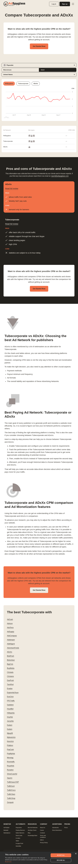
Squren (9, 778)
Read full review (11, 189)
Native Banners (20, 833)
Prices (66, 827)
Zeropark (10, 802)
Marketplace (7, 833)
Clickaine (10, 676)
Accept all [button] (61, 855)
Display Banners (20, 830)
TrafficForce (11, 790)
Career (42, 830)
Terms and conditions (43, 836)
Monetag (10, 758)
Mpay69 (10, 733)
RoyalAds (10, 766)
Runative (10, 770)
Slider (17, 841)
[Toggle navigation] (73, 4)
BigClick (10, 664)
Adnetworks (55, 827)
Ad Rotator (6, 827)
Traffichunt (11, 786)
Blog (29, 833)
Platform (10, 745)
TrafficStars (11, 794)
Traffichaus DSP (13, 782)
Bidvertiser (11, 660)
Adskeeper (11, 640)
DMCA (42, 840)
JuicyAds (10, 721)
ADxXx (5, 147)
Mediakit (6, 830)
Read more (8, 862)
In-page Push (19, 843)
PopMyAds (11, 753)
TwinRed (10, 684)
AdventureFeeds (13, 648)
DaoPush (10, 680)
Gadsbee (10, 705)
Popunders (19, 827)
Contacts (42, 833)
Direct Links (19, 835)
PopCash (10, 749)
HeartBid (10, 709)
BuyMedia (10, 668)
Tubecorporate (8, 141)
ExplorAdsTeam (12, 692)
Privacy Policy (44, 842)
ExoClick (10, 697)
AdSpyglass (7, 135)
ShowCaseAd (12, 774)
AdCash (10, 619)
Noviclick (10, 741)
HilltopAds (11, 713)
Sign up (64, 4)
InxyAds (10, 717)
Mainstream (7, 70)
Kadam (9, 725)
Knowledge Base (32, 835)
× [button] (75, 853)
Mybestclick (11, 737)
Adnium (10, 623)
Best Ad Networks (32, 827)
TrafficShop (11, 798)
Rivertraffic (11, 762)
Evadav (9, 688)
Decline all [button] (61, 860)
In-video (18, 838)
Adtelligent (11, 644)
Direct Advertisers (57, 830)
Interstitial (18, 846)
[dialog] (39, 857)
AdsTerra (10, 627)
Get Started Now (39, 46)
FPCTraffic (11, 701)
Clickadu (10, 672)
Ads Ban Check (32, 830)
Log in (54, 4)
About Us (42, 827)
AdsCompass (12, 636)
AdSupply (10, 631)
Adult (42, 70)
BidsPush (10, 656)
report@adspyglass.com (60, 176)
